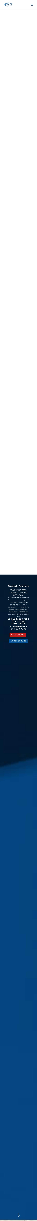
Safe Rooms (17, 635)
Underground (18, 641)
